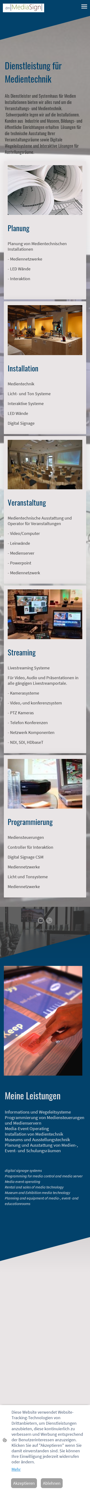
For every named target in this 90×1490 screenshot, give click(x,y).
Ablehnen (51, 1483)
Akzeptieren (24, 1483)
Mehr (16, 1469)
